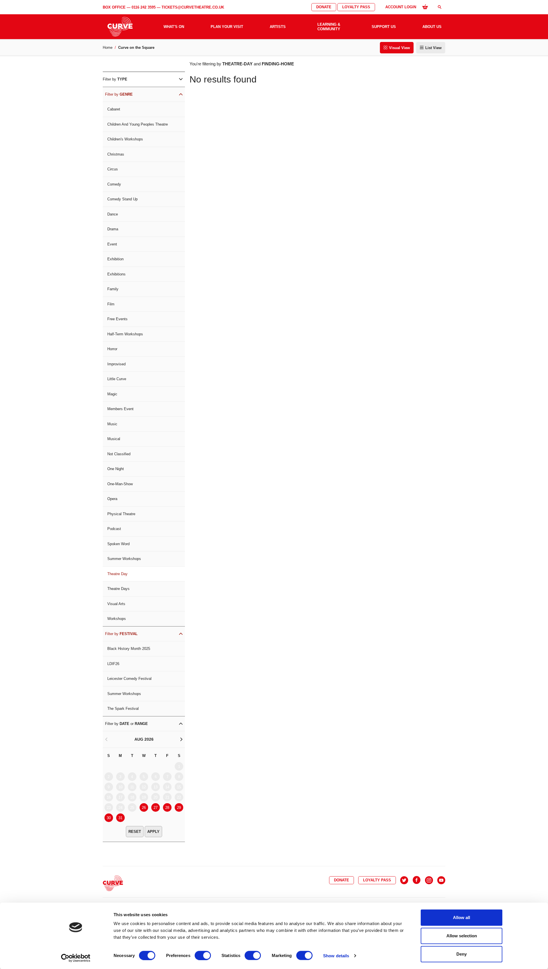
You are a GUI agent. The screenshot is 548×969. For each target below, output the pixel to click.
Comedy (114, 184)
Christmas (115, 154)
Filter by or (126, 724)
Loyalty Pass (356, 7)
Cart (425, 6)
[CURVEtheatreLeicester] (416, 880)
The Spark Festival (123, 708)
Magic (112, 394)
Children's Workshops (125, 139)
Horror (112, 349)
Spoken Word (118, 544)
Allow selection (461, 935)
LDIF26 (113, 664)
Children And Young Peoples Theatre (137, 124)
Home (107, 47)
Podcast (114, 529)
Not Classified (118, 454)
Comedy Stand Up (122, 199)
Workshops (116, 619)
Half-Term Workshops (125, 334)
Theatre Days (118, 589)
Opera (112, 499)
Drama (112, 229)
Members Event (120, 409)
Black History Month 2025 (128, 648)
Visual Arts (116, 604)
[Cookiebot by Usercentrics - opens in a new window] (76, 958)
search (440, 7)
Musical (113, 439)
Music (112, 424)
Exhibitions (116, 274)
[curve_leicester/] (429, 880)
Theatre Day (117, 574)
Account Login (400, 7)
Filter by (115, 79)
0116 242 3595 (144, 7)
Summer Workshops (124, 559)
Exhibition (115, 259)
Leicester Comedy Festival (129, 678)
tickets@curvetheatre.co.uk (193, 7)
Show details (336, 955)
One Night (115, 469)
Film (110, 304)
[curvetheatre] (441, 880)
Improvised (116, 364)
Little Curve (116, 379)
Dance (112, 214)
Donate (323, 7)
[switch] (203, 955)
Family (112, 289)
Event (112, 244)
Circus (112, 169)
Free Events (117, 319)
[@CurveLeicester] (404, 880)
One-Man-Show (120, 484)
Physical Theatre (121, 514)
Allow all (461, 917)
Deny (461, 954)
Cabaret (113, 109)
